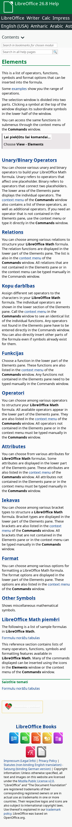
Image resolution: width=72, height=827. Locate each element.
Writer (33, 18)
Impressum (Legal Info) (20, 761)
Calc (46, 18)
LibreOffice (12, 18)
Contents (10, 37)
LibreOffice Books (36, 726)
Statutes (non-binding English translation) (32, 765)
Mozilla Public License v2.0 (36, 781)
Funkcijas (12, 353)
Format (10, 558)
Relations (12, 232)
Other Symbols (18, 598)
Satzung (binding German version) (27, 769)
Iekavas (11, 500)
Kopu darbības (18, 285)
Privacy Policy (48, 761)
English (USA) (14, 26)
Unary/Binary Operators (29, 160)
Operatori (13, 393)
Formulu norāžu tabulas (21, 637)
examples (19, 88)
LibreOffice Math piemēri (31, 619)
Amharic (39, 26)
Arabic (56, 26)
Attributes (13, 446)
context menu (13, 199)
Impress (61, 18)
